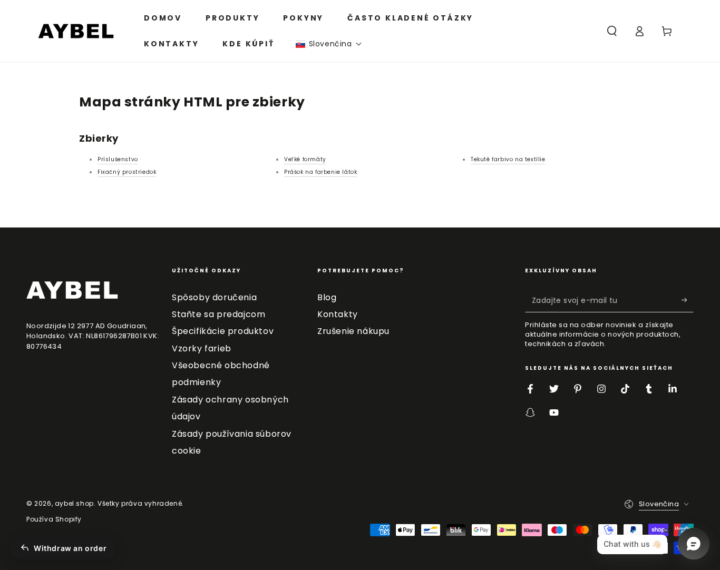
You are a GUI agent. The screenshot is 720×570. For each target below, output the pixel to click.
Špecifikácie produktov (223, 331)
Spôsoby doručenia (214, 297)
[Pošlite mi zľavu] (688, 300)
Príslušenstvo (118, 159)
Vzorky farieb (201, 348)
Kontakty (337, 314)
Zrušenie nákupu (353, 331)
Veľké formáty (305, 159)
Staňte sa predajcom (218, 314)
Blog (326, 297)
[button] (328, 44)
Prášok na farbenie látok (320, 172)
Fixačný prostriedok (127, 172)
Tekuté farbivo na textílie (508, 159)
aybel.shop (74, 503)
